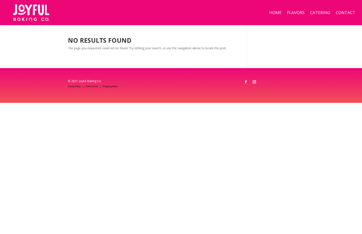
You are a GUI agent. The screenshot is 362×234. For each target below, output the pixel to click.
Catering (320, 13)
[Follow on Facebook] (246, 82)
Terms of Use (91, 86)
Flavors (296, 13)
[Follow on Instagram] (254, 82)
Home (275, 13)
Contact (345, 13)
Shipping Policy (110, 86)
